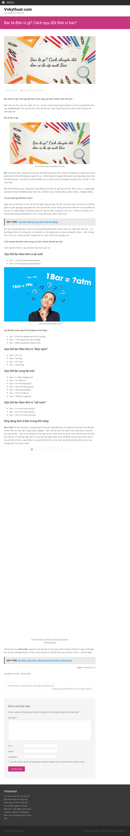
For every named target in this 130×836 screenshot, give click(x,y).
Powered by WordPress (92, 831)
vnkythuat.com (89, 667)
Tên (10, 746)
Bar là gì (15, 108)
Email (11, 751)
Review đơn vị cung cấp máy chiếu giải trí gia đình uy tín (30, 685)
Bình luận (12, 718)
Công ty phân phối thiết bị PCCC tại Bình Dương (72, 689)
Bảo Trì (25, 90)
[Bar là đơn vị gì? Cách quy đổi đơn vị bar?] (49, 60)
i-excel (109, 831)
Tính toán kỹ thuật (36, 90)
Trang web (12, 757)
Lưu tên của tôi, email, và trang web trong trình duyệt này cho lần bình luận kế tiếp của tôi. (47, 762)
